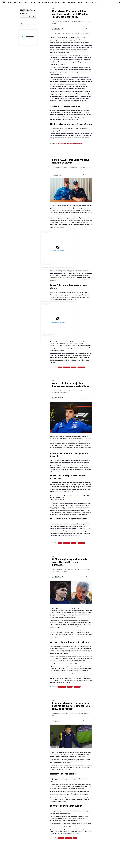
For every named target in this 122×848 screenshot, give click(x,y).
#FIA (87, 495)
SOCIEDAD (51, 2)
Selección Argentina (76, 37)
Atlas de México (69, 838)
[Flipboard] (30, 16)
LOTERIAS (80, 2)
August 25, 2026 (60, 499)
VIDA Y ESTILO (88, 2)
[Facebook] (22, 16)
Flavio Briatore (67, 367)
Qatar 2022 (70, 143)
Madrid (52, 616)
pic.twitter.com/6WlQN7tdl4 (57, 497)
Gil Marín (62, 610)
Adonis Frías (61, 752)
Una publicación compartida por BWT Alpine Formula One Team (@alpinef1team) (58, 267)
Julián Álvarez (71, 612)
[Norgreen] (28, 37)
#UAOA (84, 495)
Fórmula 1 (77, 210)
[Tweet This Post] (83, 29)
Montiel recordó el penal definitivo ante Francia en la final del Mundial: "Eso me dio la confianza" (27, 11)
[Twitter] (26, 16)
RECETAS (96, 2)
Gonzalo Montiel (73, 39)
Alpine (66, 205)
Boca (75, 838)
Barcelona (71, 610)
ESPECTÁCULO (72, 2)
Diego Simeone (53, 646)
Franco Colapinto (82, 205)
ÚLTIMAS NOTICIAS (27, 2)
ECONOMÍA (44, 2)
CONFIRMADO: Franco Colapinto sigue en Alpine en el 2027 (27, 25)
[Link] (86, 29)
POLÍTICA (37, 2)
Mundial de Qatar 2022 (62, 39)
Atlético (85, 614)
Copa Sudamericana (60, 812)
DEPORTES (63, 2)
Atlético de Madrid (59, 622)
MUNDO (57, 2)
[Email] (34, 16)
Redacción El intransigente (58, 28)
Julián (85, 616)
